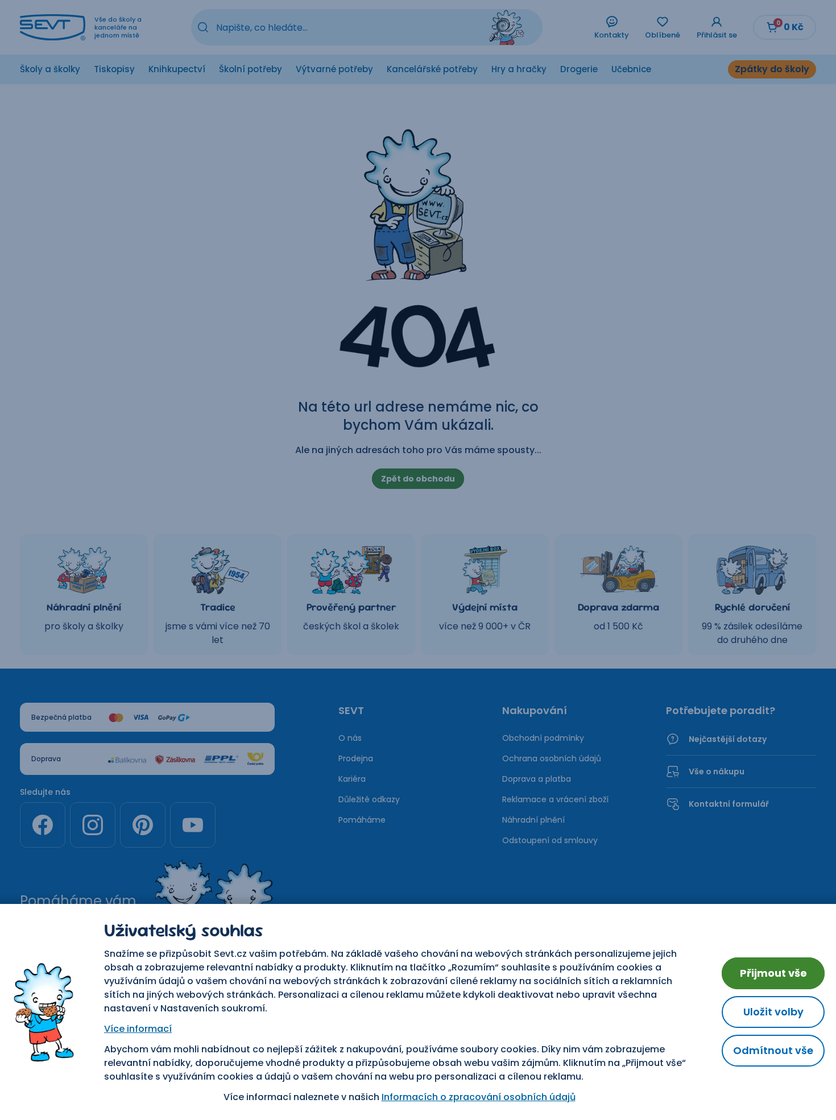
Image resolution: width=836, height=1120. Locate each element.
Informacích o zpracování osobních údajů (479, 1097)
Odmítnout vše (773, 1050)
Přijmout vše (773, 973)
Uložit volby (773, 1012)
